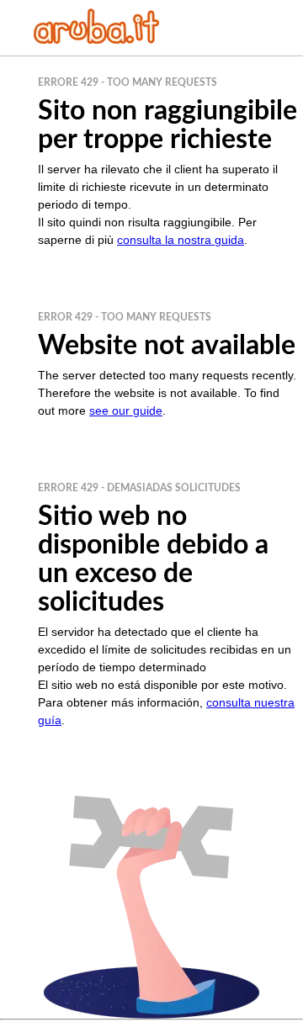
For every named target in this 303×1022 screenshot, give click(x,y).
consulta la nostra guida (180, 239)
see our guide (125, 410)
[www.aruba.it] (97, 39)
